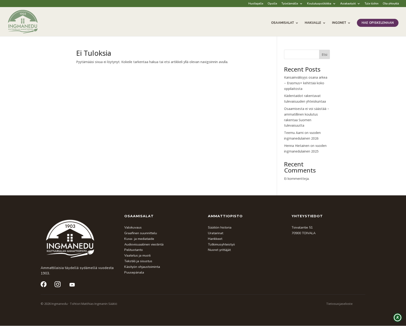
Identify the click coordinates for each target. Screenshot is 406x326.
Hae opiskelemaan (378, 23)
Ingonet (339, 23)
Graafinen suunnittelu (140, 233)
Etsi (324, 54)
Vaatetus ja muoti (137, 255)
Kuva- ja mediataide (139, 239)
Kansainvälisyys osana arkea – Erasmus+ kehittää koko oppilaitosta (305, 83)
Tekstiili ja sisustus (138, 261)
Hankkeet (215, 239)
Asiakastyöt (348, 3)
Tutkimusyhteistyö (221, 244)
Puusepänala (134, 272)
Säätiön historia (219, 227)
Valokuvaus (133, 227)
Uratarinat (215, 233)
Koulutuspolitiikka (319, 3)
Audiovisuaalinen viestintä (144, 244)
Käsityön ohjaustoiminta (142, 267)
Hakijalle (313, 23)
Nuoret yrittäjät (219, 250)
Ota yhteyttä (391, 3)
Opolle (272, 3)
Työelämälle (289, 3)
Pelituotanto (133, 250)
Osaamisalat (282, 23)
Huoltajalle (255, 3)
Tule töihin (372, 3)
